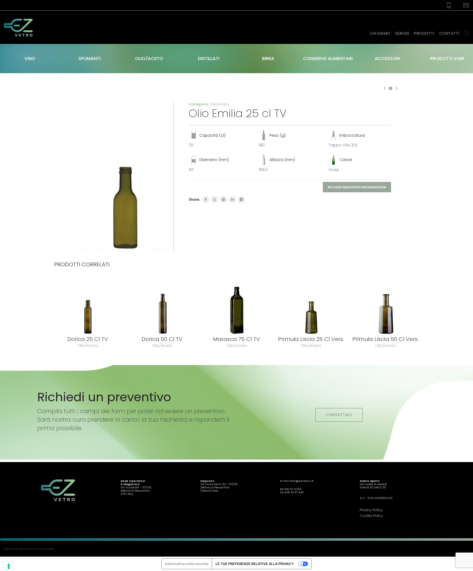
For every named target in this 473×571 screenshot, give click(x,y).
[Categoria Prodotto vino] (30, 58)
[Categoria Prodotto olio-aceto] (149, 58)
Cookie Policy (371, 515)
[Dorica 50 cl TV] (162, 305)
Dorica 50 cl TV (162, 339)
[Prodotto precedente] (385, 89)
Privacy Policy (371, 509)
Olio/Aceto (219, 104)
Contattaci (339, 415)
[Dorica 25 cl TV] (87, 305)
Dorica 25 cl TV (87, 339)
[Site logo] (21, 27)
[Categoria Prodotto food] (328, 58)
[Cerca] (467, 27)
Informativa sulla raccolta (186, 564)
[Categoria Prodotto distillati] (208, 58)
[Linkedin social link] (232, 199)
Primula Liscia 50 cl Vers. (385, 339)
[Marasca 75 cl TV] (236, 305)
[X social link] (214, 199)
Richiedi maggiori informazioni (357, 187)
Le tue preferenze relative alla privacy (255, 564)
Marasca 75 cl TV (236, 339)
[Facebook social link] (205, 199)
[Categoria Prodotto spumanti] (89, 58)
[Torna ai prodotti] (391, 89)
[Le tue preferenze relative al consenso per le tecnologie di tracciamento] (8, 566)
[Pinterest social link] (223, 199)
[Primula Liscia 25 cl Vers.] (311, 305)
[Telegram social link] (241, 199)
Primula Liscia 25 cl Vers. (311, 339)
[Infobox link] (445, 5)
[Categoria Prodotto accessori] (387, 58)
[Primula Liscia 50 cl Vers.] (385, 305)
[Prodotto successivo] (397, 89)
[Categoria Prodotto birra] (268, 58)
